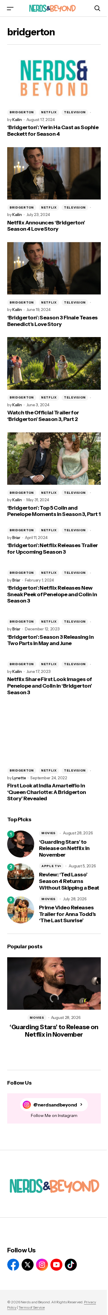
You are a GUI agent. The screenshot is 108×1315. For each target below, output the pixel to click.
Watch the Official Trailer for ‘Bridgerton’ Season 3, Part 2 (43, 416)
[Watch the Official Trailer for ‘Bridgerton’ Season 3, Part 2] (54, 363)
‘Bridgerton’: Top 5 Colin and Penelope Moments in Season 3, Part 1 (54, 511)
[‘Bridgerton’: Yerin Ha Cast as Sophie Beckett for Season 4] (54, 78)
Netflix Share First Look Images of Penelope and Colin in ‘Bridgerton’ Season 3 (49, 685)
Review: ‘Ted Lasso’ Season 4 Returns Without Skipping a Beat (69, 881)
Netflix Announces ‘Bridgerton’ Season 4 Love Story (46, 226)
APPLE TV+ (51, 866)
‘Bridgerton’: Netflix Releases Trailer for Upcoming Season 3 (52, 548)
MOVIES (48, 833)
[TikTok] (71, 1265)
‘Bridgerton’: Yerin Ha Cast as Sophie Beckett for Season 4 (52, 130)
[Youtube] (56, 1265)
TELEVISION (75, 112)
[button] (10, 8)
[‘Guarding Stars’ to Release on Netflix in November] (20, 844)
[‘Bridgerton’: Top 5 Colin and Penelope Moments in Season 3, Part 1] (54, 458)
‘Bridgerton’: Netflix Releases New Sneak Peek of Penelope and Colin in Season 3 (52, 594)
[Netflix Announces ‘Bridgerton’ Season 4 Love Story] (54, 173)
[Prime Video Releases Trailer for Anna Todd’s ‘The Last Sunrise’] (20, 909)
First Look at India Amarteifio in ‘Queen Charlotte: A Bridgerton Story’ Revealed (46, 792)
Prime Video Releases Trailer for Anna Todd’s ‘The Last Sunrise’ (67, 914)
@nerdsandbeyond (55, 1105)
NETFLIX (49, 112)
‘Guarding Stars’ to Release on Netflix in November (64, 848)
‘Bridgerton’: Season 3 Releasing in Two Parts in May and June (50, 640)
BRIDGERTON (22, 112)
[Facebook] (13, 1265)
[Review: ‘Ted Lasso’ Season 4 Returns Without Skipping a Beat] (20, 876)
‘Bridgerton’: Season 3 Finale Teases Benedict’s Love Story (52, 321)
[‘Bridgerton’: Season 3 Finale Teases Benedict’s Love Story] (54, 268)
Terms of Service (32, 1307)
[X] (28, 1265)
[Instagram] (42, 1265)
